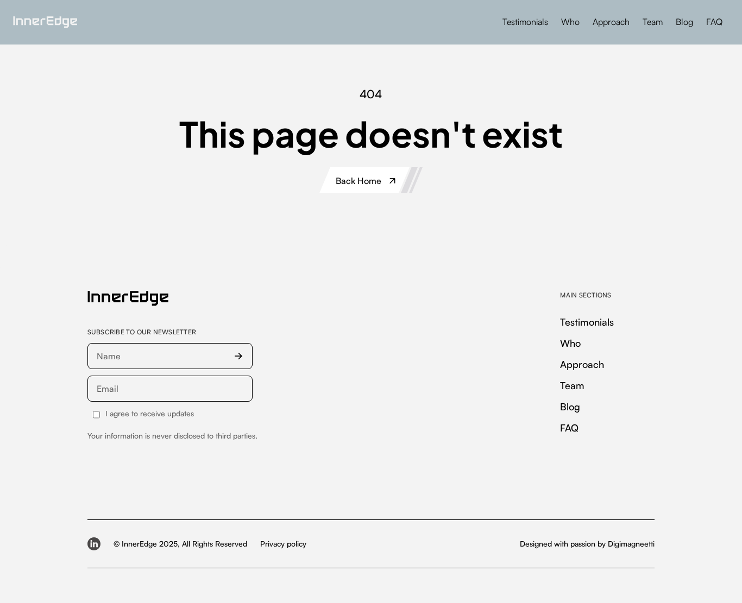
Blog (684, 21)
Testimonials (525, 21)
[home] (45, 22)
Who (570, 21)
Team (653, 21)
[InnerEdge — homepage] (128, 298)
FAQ (714, 21)
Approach (611, 21)
